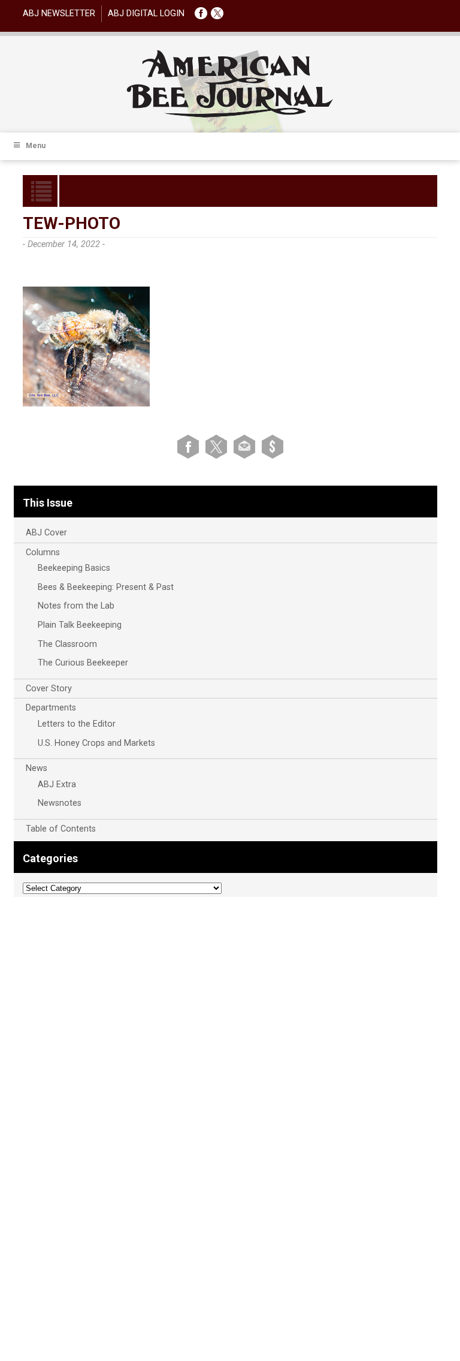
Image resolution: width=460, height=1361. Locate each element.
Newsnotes (59, 803)
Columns (43, 552)
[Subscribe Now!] (272, 446)
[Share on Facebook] (190, 446)
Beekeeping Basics (74, 568)
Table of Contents (61, 829)
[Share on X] (218, 446)
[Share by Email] (246, 446)
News (36, 768)
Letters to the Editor (77, 724)
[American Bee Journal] (230, 115)
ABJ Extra (57, 784)
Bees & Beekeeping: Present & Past (106, 587)
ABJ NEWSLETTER (59, 13)
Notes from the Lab (76, 606)
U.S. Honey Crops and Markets (96, 743)
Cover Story (49, 688)
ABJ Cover (46, 533)
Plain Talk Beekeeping (80, 625)
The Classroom (67, 644)
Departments (51, 708)
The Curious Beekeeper (83, 663)
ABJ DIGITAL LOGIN (146, 13)
